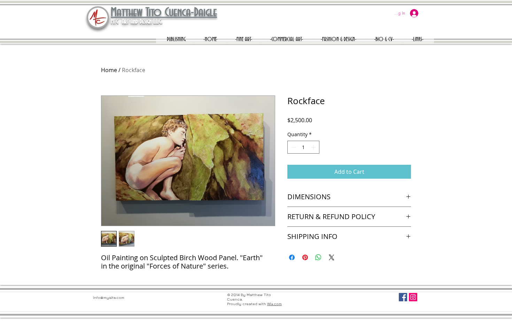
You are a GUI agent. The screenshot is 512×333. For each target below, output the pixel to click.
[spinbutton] (303, 147)
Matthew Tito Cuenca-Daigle (164, 12)
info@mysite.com (108, 297)
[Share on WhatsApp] (318, 257)
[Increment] (314, 147)
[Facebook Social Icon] (403, 297)
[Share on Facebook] (292, 257)
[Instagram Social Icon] (413, 297)
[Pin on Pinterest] (305, 257)
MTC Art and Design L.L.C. (136, 21)
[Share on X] (331, 257)
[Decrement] (292, 147)
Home (109, 70)
